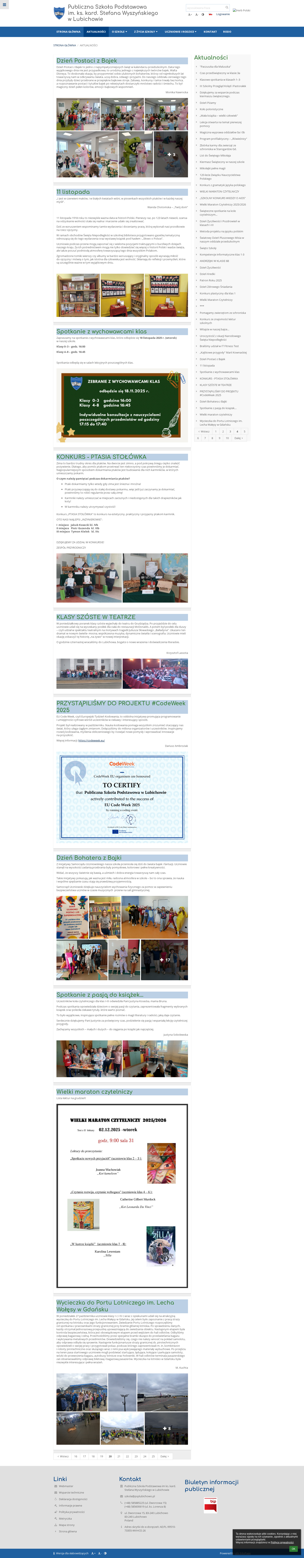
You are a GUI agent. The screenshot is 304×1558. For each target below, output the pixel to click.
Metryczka (65, 1518)
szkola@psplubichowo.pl (139, 1496)
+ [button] (191, 14)
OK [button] (293, 1548)
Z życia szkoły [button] (144, 31)
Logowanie (223, 14)
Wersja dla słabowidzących (72, 1553)
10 (227, 438)
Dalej (163, 1456)
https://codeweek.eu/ (91, 740)
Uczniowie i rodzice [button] (179, 31)
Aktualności (89, 45)
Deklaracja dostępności (73, 1499)
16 (75, 1456)
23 (136, 1456)
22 (127, 1456)
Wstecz (64, 1456)
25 (153, 1456)
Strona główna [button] (68, 31)
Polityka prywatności (72, 1512)
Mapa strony (67, 1525)
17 (84, 1456)
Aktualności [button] (96, 31)
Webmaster (66, 1486)
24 (144, 1456)
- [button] (198, 14)
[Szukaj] (227, 7)
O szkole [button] (118, 31)
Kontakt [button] (210, 31)
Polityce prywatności (282, 1542)
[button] (203, 14)
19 (101, 1456)
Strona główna (64, 45)
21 (118, 1456)
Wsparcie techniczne (71, 1492)
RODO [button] (227, 31)
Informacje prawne (70, 1505)
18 (93, 1456)
